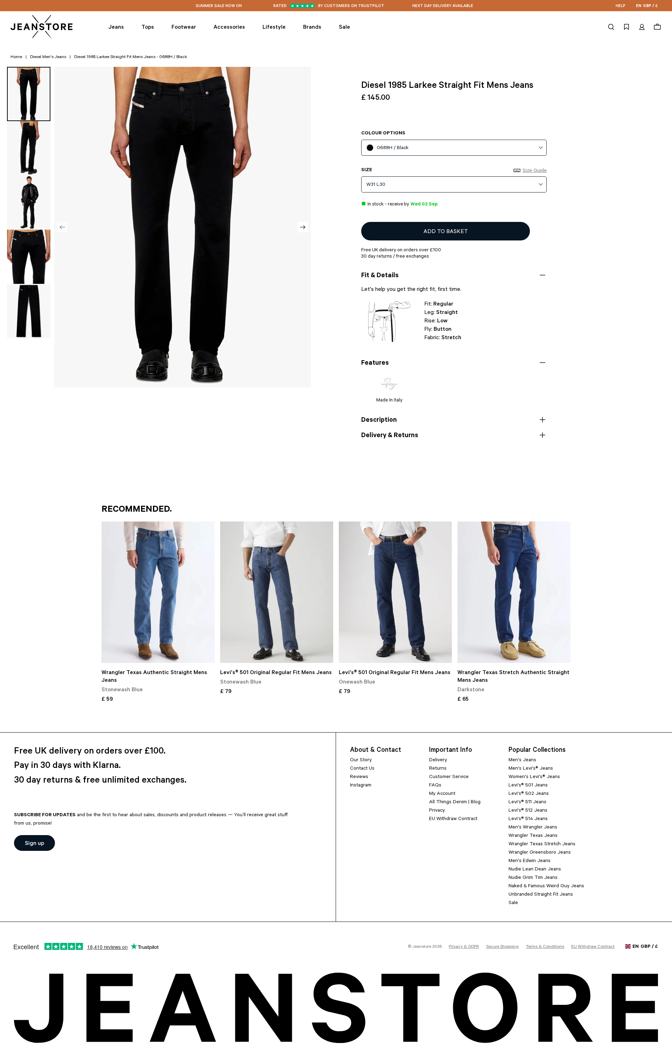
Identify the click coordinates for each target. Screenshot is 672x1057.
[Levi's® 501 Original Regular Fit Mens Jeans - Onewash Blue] (395, 592)
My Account (442, 794)
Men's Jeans (522, 760)
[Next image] (303, 227)
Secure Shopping (502, 947)
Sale (513, 903)
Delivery (438, 760)
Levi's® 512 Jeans (528, 811)
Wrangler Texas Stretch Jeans (542, 844)
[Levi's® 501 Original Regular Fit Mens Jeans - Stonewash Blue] (276, 592)
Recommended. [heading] (137, 510)
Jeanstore (421, 947)
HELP (620, 6)
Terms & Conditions (545, 947)
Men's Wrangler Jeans (533, 828)
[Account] (642, 27)
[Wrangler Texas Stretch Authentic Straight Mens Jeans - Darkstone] (513, 592)
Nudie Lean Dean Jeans (535, 870)
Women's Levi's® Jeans (534, 777)
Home (16, 57)
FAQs (435, 786)
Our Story (361, 760)
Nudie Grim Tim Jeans (533, 878)
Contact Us (362, 769)
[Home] (42, 27)
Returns (438, 769)
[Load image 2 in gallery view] (28, 148)
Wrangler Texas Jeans (533, 836)
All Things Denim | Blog (455, 802)
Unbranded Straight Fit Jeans (541, 895)
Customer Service (449, 777)
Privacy (437, 811)
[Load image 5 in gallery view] (28, 311)
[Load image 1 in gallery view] (28, 94)
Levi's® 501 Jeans (528, 786)
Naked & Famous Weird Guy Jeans (546, 886)
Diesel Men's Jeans (48, 57)
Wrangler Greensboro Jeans (540, 853)
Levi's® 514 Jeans (528, 819)
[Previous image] (62, 227)
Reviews (359, 777)
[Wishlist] (626, 27)
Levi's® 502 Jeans (529, 794)
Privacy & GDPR (464, 947)
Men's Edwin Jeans (530, 861)
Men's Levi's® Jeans (531, 769)
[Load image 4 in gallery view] (28, 257)
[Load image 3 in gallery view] (28, 202)
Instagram (360, 786)
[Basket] (656, 27)
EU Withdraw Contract (453, 819)
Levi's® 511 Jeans (527, 802)
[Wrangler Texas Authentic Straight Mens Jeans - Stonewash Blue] (158, 592)
